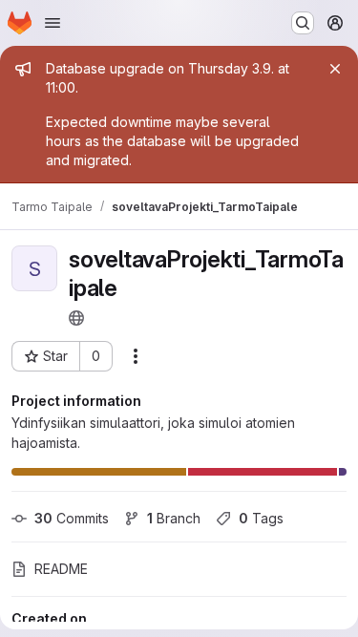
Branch (173, 518)
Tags (261, 518)
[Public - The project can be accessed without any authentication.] (76, 318)
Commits (71, 518)
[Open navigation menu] (52, 23)
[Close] (335, 68)
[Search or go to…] (302, 22)
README (61, 569)
